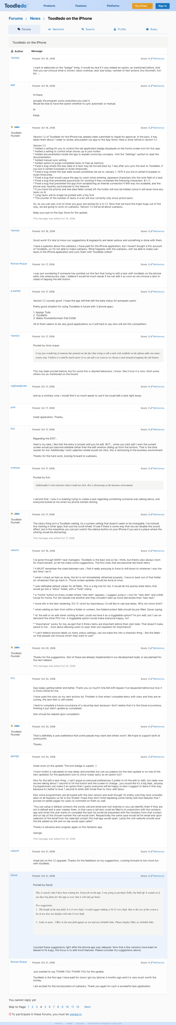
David (14, 875)
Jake (17, 126)
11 (72, 1007)
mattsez (15, 467)
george (15, 756)
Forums (16, 18)
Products (49, 5)
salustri (15, 550)
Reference (158, 58)
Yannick (15, 57)
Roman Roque (19, 263)
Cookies (80, 1023)
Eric (13, 428)
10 (67, 1007)
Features (81, 5)
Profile (122, 29)
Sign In (162, 6)
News (35, 18)
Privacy (59, 1023)
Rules (153, 29)
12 (77, 1007)
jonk (13, 407)
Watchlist (58, 29)
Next (87, 1007)
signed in (75, 1014)
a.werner (16, 290)
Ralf (13, 85)
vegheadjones (19, 385)
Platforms (113, 5)
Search (90, 29)
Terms (69, 1023)
